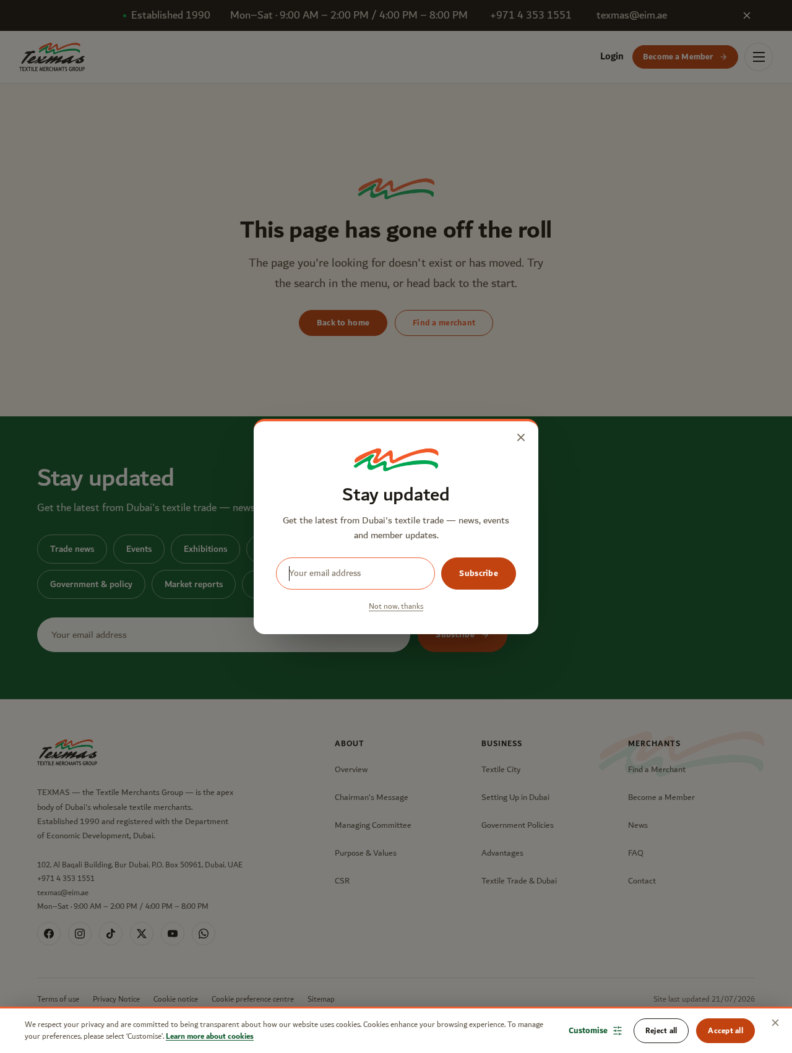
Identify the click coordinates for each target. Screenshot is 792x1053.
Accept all (725, 1031)
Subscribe (478, 573)
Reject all (661, 1031)
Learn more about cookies (210, 1036)
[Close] (775, 1023)
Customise (588, 1030)
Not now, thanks (396, 606)
